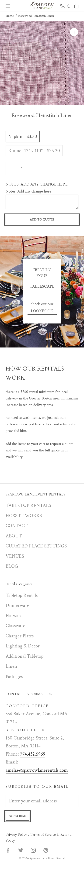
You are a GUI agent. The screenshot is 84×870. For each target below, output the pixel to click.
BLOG (12, 566)
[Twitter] (20, 850)
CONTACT (17, 526)
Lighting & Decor (23, 646)
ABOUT (14, 536)
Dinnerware (17, 605)
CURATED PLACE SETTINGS (36, 546)
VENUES (15, 556)
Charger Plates (20, 636)
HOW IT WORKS (24, 515)
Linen (11, 666)
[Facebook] (8, 850)
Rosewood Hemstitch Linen (36, 16)
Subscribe (17, 816)
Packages (14, 676)
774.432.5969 (32, 754)
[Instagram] (33, 850)
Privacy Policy (16, 834)
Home (10, 16)
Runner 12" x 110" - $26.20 (34, 151)
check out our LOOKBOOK (42, 307)
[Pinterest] (45, 850)
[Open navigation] (8, 5)
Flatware (14, 615)
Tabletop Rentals (22, 595)
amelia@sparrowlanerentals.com (37, 770)
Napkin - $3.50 (22, 136)
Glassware (15, 625)
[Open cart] (76, 5)
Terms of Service (43, 834)
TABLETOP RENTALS (28, 505)
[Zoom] (74, 32)
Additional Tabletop (24, 656)
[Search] (69, 5)
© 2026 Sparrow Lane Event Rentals (42, 858)
